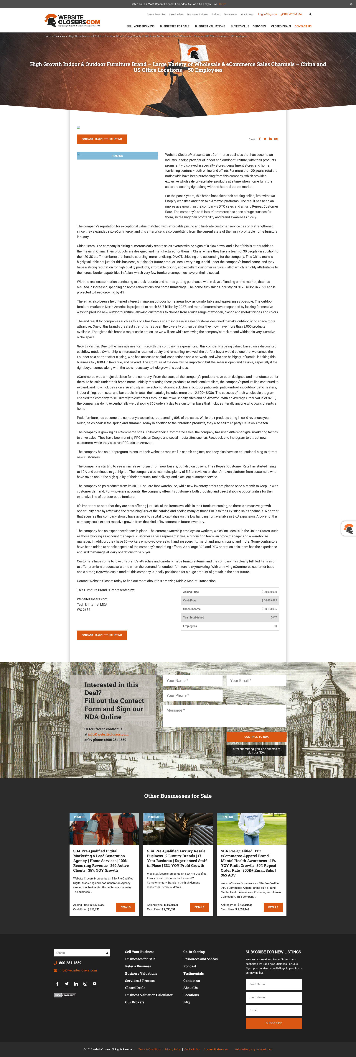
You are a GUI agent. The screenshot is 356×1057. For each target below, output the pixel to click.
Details (126, 907)
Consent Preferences (216, 1049)
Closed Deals (281, 26)
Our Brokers (247, 14)
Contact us (303, 26)
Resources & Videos (197, 14)
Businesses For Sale (174, 26)
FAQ (186, 1002)
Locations (191, 995)
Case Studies (176, 14)
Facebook (57, 983)
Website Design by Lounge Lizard (253, 1049)
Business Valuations (210, 26)
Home (47, 36)
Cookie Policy (192, 1049)
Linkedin (76, 983)
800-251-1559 (293, 14)
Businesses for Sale (140, 959)
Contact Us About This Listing (102, 139)
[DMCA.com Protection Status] (65, 995)
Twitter (66, 983)
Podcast (216, 14)
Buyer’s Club (240, 26)
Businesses (60, 36)
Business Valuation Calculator (149, 995)
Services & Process (140, 980)
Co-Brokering (194, 951)
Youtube (94, 983)
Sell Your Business (140, 26)
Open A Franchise (156, 14)
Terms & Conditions (150, 1049)
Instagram (85, 983)
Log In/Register (267, 14)
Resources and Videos (200, 959)
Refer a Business (138, 966)
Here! (222, 4)
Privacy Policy (173, 1049)
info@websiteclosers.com (108, 734)
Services (259, 26)
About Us (190, 987)
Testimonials (231, 14)
